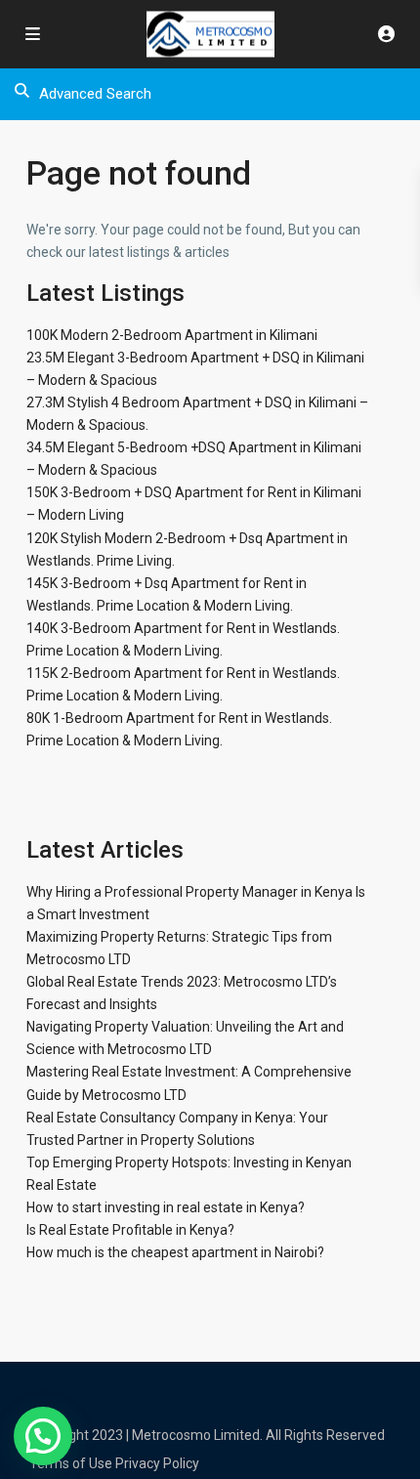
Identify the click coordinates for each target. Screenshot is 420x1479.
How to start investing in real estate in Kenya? (165, 1207)
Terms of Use (70, 1463)
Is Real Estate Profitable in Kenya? (130, 1230)
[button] (43, 1436)
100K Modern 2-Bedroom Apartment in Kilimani (171, 335)
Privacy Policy (157, 1463)
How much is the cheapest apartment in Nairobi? (175, 1252)
